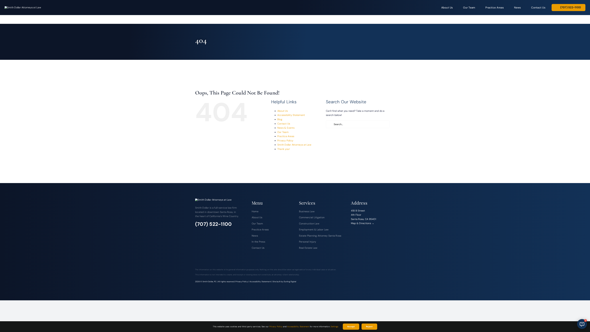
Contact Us (283, 123)
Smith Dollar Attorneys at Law (294, 144)
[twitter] (204, 232)
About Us (282, 111)
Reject (369, 326)
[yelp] (217, 232)
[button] (582, 324)
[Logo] (23, 7)
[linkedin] (210, 232)
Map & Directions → (362, 223)
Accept (351, 326)
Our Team (283, 132)
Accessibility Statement (291, 115)
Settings (335, 326)
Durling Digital (290, 281)
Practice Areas (285, 136)
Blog (279, 119)
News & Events (286, 127)
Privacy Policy (285, 140)
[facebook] (197, 232)
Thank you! (283, 149)
